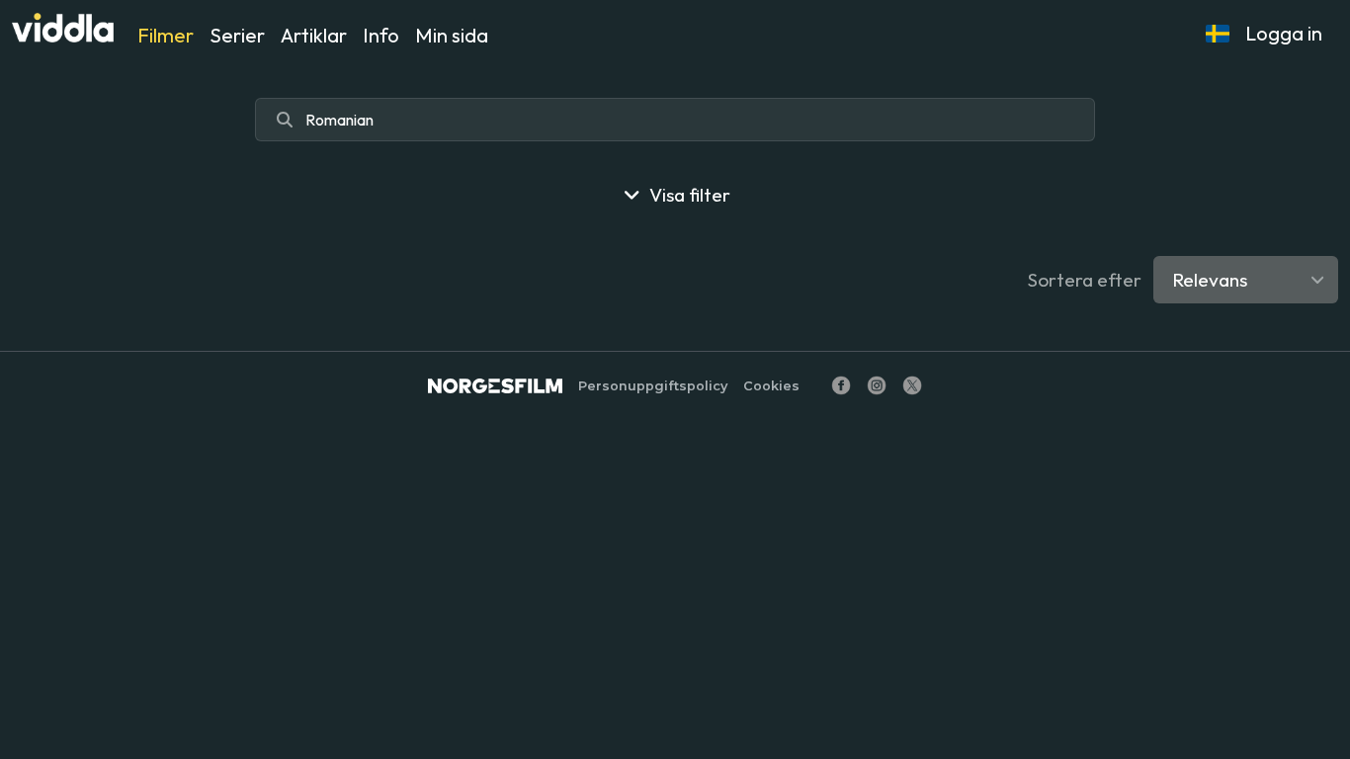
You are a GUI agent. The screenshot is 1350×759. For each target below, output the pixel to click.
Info (381, 35)
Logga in (1283, 33)
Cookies (771, 386)
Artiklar (314, 35)
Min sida (451, 35)
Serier (237, 35)
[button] (1217, 33)
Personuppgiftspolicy (652, 386)
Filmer (165, 35)
